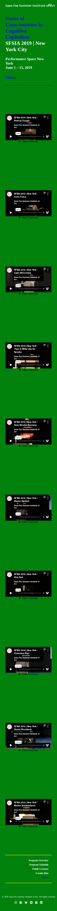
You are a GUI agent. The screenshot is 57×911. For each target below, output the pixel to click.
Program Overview (38, 860)
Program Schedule (38, 864)
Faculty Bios (42, 873)
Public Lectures (40, 869)
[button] (50, 5)
